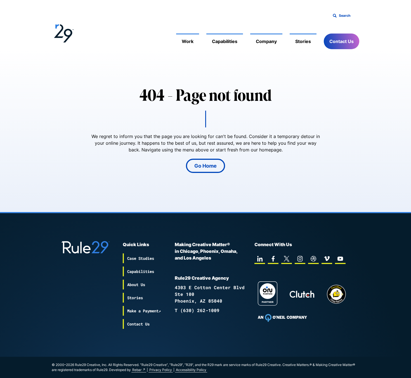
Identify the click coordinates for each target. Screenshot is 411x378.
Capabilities (224, 41)
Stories (303, 41)
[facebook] (273, 258)
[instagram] (300, 258)
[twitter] (286, 258)
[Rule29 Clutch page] (302, 294)
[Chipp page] (336, 294)
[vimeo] (327, 258)
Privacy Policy (160, 370)
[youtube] (340, 258)
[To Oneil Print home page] (282, 318)
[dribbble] (313, 258)
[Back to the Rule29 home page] (63, 32)
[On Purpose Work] (267, 294)
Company (266, 41)
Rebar (136, 370)
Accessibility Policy (191, 370)
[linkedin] (259, 258)
